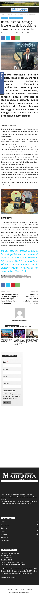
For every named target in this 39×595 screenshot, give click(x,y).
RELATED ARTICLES (12, 326)
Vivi (16, 587)
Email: (5, 362)
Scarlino (3, 531)
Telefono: (6, 369)
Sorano (3, 522)
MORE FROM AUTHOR (26, 326)
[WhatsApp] (17, 38)
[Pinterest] (13, 38)
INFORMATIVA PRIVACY (9, 577)
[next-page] (21, 348)
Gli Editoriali (9, 587)
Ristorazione (5, 337)
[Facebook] (3, 38)
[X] (8, 38)
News (16, 589)
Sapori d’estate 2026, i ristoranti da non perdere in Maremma (6, 341)
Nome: (5, 376)
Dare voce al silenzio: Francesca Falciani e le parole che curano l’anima (32, 341)
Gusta (26, 587)
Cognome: (6, 383)
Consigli (22, 589)
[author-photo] (19, 313)
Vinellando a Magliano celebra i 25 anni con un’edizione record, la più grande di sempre (19, 341)
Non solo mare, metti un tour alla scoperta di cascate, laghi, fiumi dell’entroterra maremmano (9, 298)
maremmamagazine (8, 33)
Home (2, 14)
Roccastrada (9, 275)
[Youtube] (26, 487)
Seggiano (4, 528)
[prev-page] (18, 348)
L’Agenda (9, 589)
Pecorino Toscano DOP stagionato (11, 277)
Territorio (29, 589)
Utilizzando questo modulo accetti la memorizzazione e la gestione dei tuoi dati (12, 396)
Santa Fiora (4, 537)
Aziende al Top (18, 18)
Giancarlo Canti (26, 277)
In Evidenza (9, 14)
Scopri (11, 18)
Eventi (31, 587)
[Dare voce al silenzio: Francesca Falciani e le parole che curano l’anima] (32, 333)
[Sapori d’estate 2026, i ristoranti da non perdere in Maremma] (7, 333)
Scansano (4, 534)
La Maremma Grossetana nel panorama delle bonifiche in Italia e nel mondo (30, 298)
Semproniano (5, 525)
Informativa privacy (8, 391)
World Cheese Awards (20, 275)
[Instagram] (17, 487)
